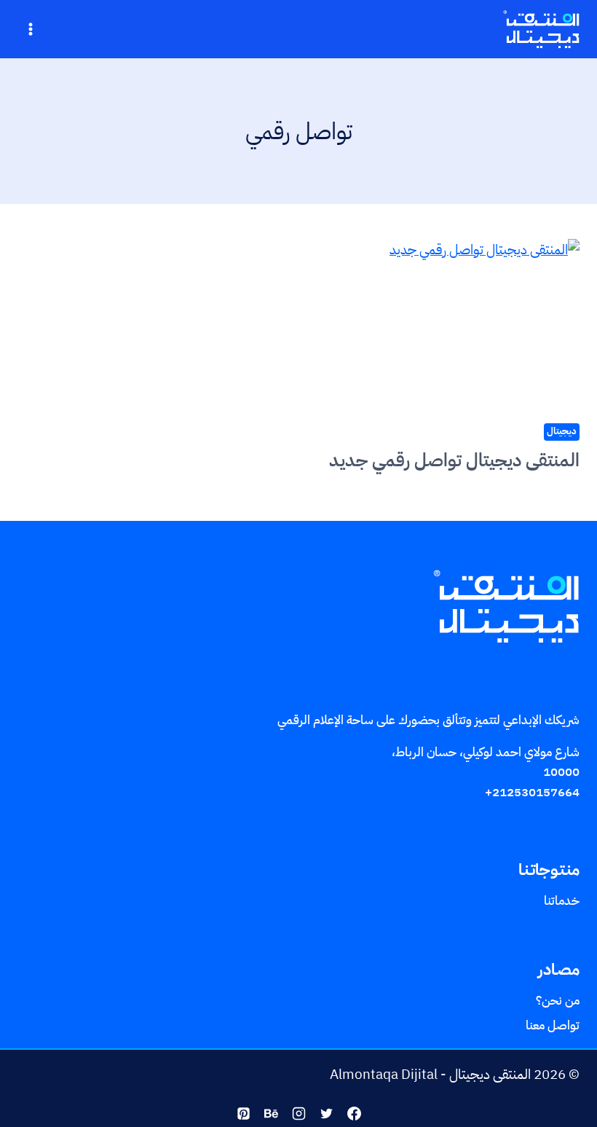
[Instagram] (298, 1113)
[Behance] (271, 1113)
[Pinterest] (243, 1113)
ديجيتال (562, 431)
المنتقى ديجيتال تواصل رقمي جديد (454, 460)
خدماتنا (562, 901)
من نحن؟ (558, 1000)
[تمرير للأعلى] (572, 1094)
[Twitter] (326, 1113)
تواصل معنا (553, 1025)
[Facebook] (354, 1113)
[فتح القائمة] (30, 28)
